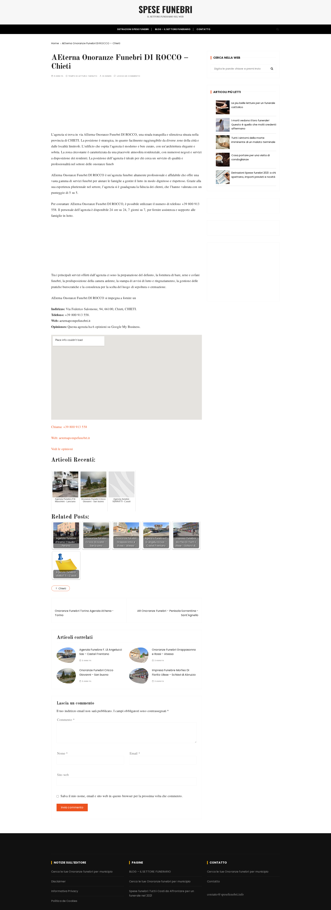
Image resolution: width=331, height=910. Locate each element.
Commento (66, 719)
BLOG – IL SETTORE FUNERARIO (173, 29)
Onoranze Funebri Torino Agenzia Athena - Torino (84, 613)
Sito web (63, 774)
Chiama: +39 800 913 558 (69, 427)
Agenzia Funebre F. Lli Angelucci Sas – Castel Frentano (100, 652)
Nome (62, 753)
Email (135, 753)
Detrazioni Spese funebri (133, 29)
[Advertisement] (126, 107)
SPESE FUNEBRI (165, 9)
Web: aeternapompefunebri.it (70, 438)
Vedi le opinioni (62, 449)
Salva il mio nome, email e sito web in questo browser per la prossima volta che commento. (122, 796)
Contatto (203, 29)
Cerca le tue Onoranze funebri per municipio (82, 872)
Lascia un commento (128, 76)
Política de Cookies (64, 901)
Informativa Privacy (64, 891)
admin (108, 76)
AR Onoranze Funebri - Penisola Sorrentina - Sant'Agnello (167, 613)
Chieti (62, 588)
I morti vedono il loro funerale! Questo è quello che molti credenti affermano (253, 124)
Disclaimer (58, 881)
